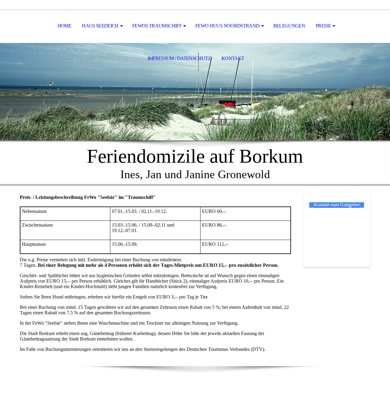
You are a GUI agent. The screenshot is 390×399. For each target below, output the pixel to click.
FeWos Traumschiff (157, 25)
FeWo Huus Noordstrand (227, 25)
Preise (323, 25)
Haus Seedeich (100, 25)
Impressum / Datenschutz (179, 58)
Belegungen (289, 25)
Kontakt (233, 58)
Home (64, 25)
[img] (195, 91)
